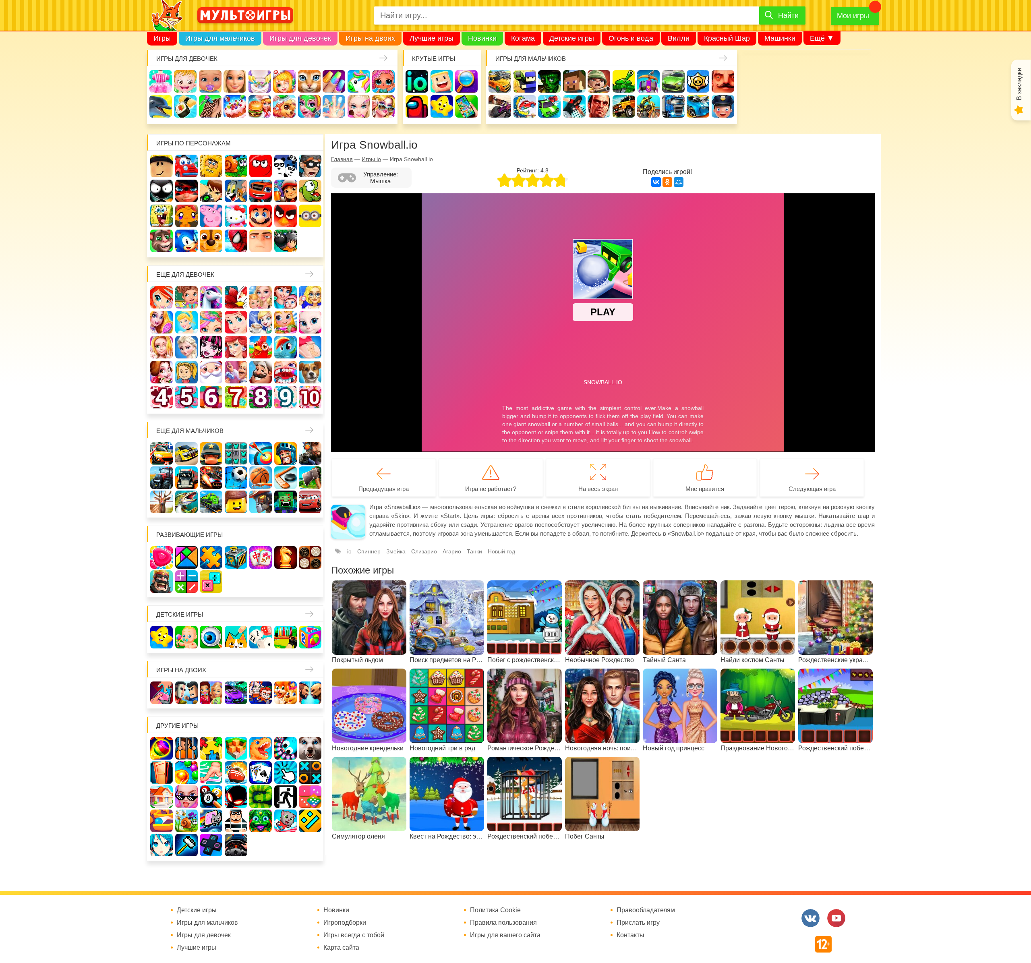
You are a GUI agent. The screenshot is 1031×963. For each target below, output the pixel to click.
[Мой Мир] (678, 182)
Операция (334, 106)
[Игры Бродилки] (186, 821)
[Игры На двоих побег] (260, 692)
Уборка (259, 81)
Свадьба (161, 347)
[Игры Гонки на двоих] (236, 692)
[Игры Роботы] (260, 502)
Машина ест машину (524, 106)
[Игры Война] (211, 453)
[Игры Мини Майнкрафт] (186, 845)
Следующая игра (812, 488)
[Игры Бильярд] (211, 796)
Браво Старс (698, 81)
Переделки (236, 372)
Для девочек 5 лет (186, 397)
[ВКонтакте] (656, 182)
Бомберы (285, 241)
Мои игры (853, 16)
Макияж (359, 106)
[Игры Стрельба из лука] (260, 453)
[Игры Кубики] (260, 637)
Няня (260, 297)
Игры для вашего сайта (505, 935)
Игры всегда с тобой (353, 935)
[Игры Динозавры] (260, 748)
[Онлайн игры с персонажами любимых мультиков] (245, 15)
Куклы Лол (383, 81)
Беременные (310, 347)
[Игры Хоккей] (285, 477)
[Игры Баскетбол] (260, 477)
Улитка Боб (236, 166)
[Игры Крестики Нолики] (310, 772)
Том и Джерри (236, 191)
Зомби (549, 81)
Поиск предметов (466, 81)
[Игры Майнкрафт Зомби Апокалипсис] (285, 502)
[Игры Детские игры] (161, 637)
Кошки (309, 81)
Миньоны (310, 216)
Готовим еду (259, 106)
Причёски (161, 322)
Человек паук (236, 241)
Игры (162, 38)
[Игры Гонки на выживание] (211, 477)
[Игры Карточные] (260, 772)
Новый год (211, 372)
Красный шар (260, 166)
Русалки (236, 347)
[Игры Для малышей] (186, 637)
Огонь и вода (631, 38)
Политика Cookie (495, 910)
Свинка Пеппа (211, 216)
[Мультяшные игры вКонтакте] (810, 918)
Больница (310, 297)
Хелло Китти (236, 216)
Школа (186, 297)
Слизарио (424, 551)
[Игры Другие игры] (211, 845)
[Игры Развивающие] (310, 637)
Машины (673, 81)
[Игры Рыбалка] (186, 502)
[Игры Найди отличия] (211, 637)
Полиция (723, 106)
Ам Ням (310, 191)
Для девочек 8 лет (260, 397)
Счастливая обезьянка (186, 216)
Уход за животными (284, 106)
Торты (235, 106)
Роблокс (161, 166)
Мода (383, 106)
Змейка (396, 551)
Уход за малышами (210, 81)
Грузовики (673, 106)
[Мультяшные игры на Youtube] (836, 918)
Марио (260, 216)
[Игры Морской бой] (236, 772)
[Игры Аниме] (161, 845)
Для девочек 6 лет (211, 397)
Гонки (500, 81)
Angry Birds (285, 216)
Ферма (260, 347)
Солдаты (599, 81)
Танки (624, 81)
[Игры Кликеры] (285, 772)
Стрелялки (524, 81)
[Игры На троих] (211, 748)
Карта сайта (341, 947)
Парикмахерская (211, 322)
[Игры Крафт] (236, 453)
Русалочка (236, 322)
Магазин (285, 322)
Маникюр (334, 81)
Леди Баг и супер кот (186, 191)
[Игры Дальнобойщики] (186, 477)
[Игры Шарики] (186, 772)
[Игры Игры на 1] (211, 772)
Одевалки (160, 81)
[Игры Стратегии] (161, 581)
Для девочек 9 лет (285, 397)
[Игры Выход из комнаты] (285, 796)
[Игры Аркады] (211, 821)
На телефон (466, 106)
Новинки (482, 38)
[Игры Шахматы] (285, 557)
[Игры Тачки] (310, 502)
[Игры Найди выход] (161, 772)
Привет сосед (723, 81)
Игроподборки (344, 923)
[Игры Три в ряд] (161, 557)
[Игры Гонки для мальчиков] (186, 453)
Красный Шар (727, 38)
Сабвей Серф (285, 191)
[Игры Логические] (186, 557)
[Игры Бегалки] (285, 821)
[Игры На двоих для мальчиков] (186, 692)
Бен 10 (211, 191)
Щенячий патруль (211, 241)
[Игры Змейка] (260, 796)
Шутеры (500, 106)
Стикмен (161, 191)
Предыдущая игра (383, 488)
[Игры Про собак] (310, 748)
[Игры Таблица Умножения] (211, 581)
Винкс (161, 297)
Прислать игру (638, 923)
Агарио (452, 551)
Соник (186, 241)
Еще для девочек (185, 274)
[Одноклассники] (667, 182)
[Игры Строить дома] (161, 796)
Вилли (678, 38)
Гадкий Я (260, 241)
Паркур (574, 106)
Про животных (310, 372)
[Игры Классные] (186, 796)
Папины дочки (186, 372)
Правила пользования (503, 923)
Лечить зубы (285, 372)
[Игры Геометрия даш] (310, 821)
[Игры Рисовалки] (236, 637)
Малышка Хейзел (185, 81)
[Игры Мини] (310, 796)
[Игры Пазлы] (211, 557)
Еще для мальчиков (190, 430)
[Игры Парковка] (161, 453)
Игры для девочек (300, 38)
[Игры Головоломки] (236, 557)
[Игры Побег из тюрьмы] (236, 821)
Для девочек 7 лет (236, 397)
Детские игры (571, 38)
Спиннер (369, 551)
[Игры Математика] (186, 581)
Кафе (260, 322)
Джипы (624, 106)
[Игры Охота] (161, 502)
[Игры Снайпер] (310, 453)
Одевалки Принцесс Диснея (161, 372)
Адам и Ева (211, 166)
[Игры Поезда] (211, 502)
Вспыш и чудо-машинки (260, 191)
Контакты (630, 935)
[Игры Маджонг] (260, 557)
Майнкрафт (574, 81)
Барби (235, 81)
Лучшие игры (431, 38)
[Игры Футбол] (236, 477)
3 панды (285, 166)
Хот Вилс (698, 106)
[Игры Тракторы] (161, 477)
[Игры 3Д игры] (236, 748)
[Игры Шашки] (310, 557)
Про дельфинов (160, 106)
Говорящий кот (161, 241)
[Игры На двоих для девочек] (211, 692)
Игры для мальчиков (220, 38)
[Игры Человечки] (236, 796)
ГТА (599, 106)
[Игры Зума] (260, 821)
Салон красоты (309, 106)
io (417, 81)
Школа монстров (211, 347)
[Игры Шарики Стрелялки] (161, 748)
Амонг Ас (417, 106)
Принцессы (186, 322)
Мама (285, 297)
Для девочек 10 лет (310, 397)
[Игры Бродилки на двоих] (285, 692)
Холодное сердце (186, 347)
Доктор (284, 81)
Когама (523, 38)
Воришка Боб (310, 166)
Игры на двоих (370, 38)
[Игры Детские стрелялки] (285, 637)
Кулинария (185, 106)
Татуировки (210, 106)
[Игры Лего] (236, 502)
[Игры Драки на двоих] (310, 692)
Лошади (211, 297)
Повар (260, 372)
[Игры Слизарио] (285, 748)
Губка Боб (161, 216)
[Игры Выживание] (310, 477)
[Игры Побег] (186, 748)
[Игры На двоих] (161, 692)
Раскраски (236, 297)
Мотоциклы (648, 106)
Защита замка (648, 81)
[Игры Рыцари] (285, 453)
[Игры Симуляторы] (236, 845)
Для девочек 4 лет (161, 397)
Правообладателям (646, 910)
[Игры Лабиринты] (161, 821)
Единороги (359, 81)
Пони (285, 347)
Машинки (779, 38)
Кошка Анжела (310, 322)
